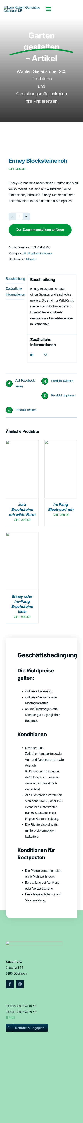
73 (45, 355)
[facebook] (10, 984)
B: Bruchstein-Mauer (38, 253)
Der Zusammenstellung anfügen (40, 229)
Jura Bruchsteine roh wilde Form (22, 509)
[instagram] (20, 984)
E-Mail (10, 1017)
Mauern (31, 259)
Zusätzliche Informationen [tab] (15, 291)
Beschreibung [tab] (15, 279)
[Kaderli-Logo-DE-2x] (23, 7)
